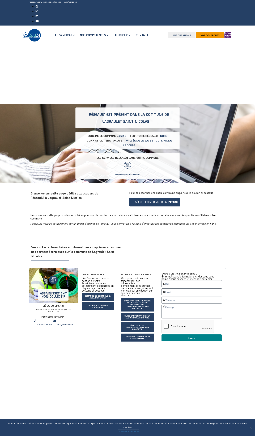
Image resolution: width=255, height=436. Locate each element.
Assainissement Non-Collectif (127, 174)
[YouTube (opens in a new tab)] (37, 21)
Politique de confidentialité (174, 423)
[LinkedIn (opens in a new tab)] (37, 16)
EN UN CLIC (121, 35)
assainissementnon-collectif (53, 294)
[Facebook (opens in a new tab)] (37, 6)
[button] (154, 202)
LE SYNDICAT (63, 35)
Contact (142, 35)
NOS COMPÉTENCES (93, 35)
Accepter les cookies (128, 431)
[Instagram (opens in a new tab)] (37, 11)
